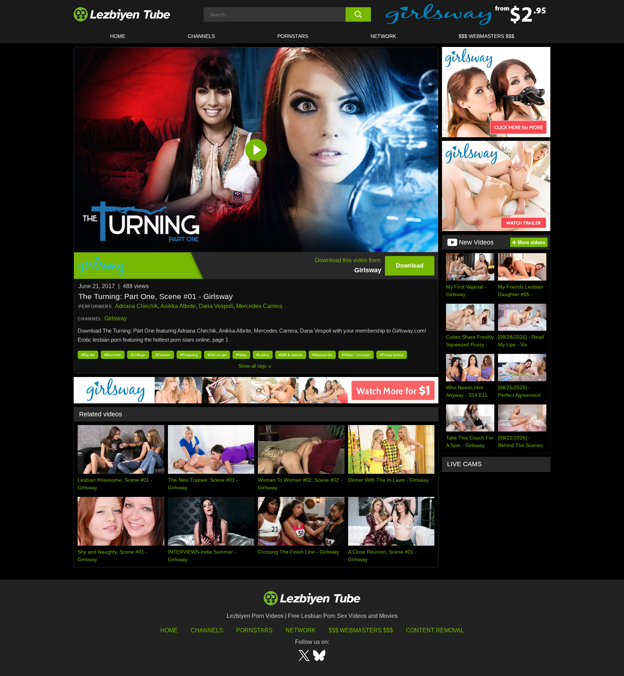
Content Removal (435, 630)
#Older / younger (356, 355)
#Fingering (189, 355)
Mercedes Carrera (259, 306)
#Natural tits (322, 355)
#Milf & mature (291, 355)
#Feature (162, 355)
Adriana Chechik (136, 306)
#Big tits (88, 355)
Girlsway (115, 318)
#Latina (262, 355)
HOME (117, 36)
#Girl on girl (217, 355)
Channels (207, 630)
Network (383, 36)
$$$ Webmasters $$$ (361, 630)
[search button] (358, 14)
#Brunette (112, 355)
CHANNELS (201, 36)
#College (138, 355)
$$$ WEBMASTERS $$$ (486, 36)
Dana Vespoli (216, 306)
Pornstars (292, 36)
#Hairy (241, 355)
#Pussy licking (391, 355)
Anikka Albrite (178, 306)
